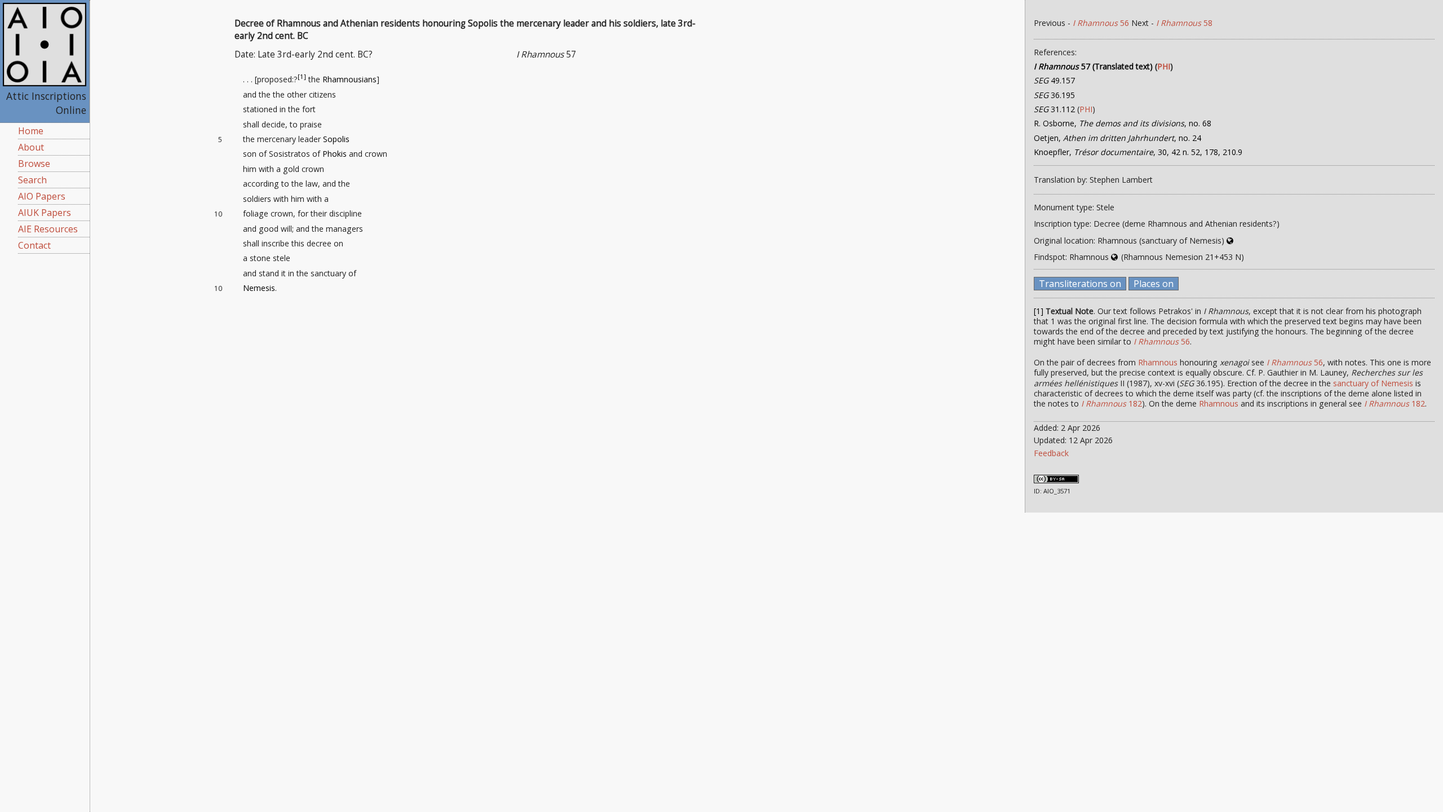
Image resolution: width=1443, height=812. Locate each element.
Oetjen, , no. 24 (1117, 138)
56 (1101, 22)
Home (30, 131)
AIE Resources (48, 229)
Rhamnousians (349, 79)
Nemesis (259, 288)
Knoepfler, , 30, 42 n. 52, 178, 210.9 (1138, 152)
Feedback (1051, 453)
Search (32, 180)
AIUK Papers (44, 212)
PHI (1163, 66)
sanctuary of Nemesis (1373, 383)
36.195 (1054, 95)
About (31, 147)
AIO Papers (41, 196)
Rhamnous (1158, 362)
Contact (34, 245)
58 (1184, 22)
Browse (34, 163)
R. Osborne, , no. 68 (1122, 123)
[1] (302, 77)
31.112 (1054, 109)
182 (1111, 403)
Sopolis (336, 139)
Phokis (334, 153)
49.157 (1054, 80)
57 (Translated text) (1093, 66)
